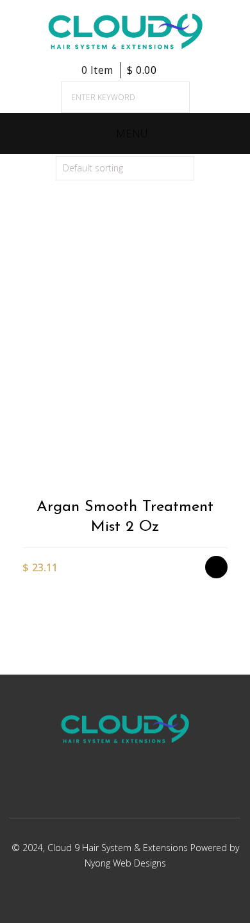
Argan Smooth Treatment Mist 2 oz (125, 517)
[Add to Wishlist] (223, 431)
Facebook (106, 789)
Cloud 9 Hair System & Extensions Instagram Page (139, 789)
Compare (223, 454)
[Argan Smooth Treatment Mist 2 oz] (124, 362)
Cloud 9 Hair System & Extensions (118, 847)
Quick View (223, 476)
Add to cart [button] (223, 409)
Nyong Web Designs (125, 863)
